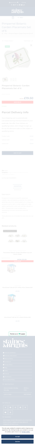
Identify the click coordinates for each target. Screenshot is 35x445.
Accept (17, 436)
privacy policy (26, 432)
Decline (17, 441)
